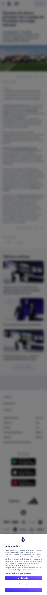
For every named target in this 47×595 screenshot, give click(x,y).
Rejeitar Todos (23, 590)
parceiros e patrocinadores (22, 565)
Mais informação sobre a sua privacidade (18, 573)
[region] (23, 564)
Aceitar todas (23, 578)
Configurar (23, 584)
